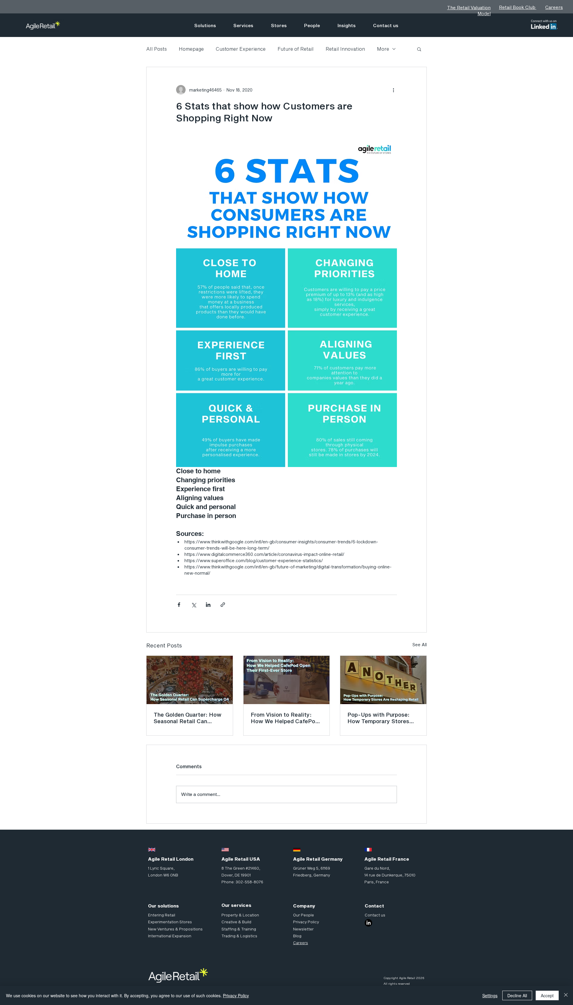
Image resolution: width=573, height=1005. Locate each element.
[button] (419, 49)
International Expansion (169, 935)
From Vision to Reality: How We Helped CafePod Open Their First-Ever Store (284, 717)
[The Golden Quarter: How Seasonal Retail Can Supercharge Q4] (190, 680)
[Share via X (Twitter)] (193, 604)
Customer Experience (241, 49)
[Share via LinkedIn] (208, 604)
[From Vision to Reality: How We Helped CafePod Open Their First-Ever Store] (287, 680)
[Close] (565, 995)
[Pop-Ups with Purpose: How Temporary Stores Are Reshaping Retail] (383, 680)
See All (419, 644)
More (383, 49)
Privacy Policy (236, 995)
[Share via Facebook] (179, 604)
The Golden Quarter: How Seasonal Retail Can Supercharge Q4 (187, 717)
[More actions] (393, 89)
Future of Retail (296, 49)
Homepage (191, 49)
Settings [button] (489, 995)
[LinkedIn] (368, 923)
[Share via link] (223, 604)
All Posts (156, 49)
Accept (547, 995)
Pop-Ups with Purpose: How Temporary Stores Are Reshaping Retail (378, 717)
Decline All (517, 995)
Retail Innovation (345, 49)
